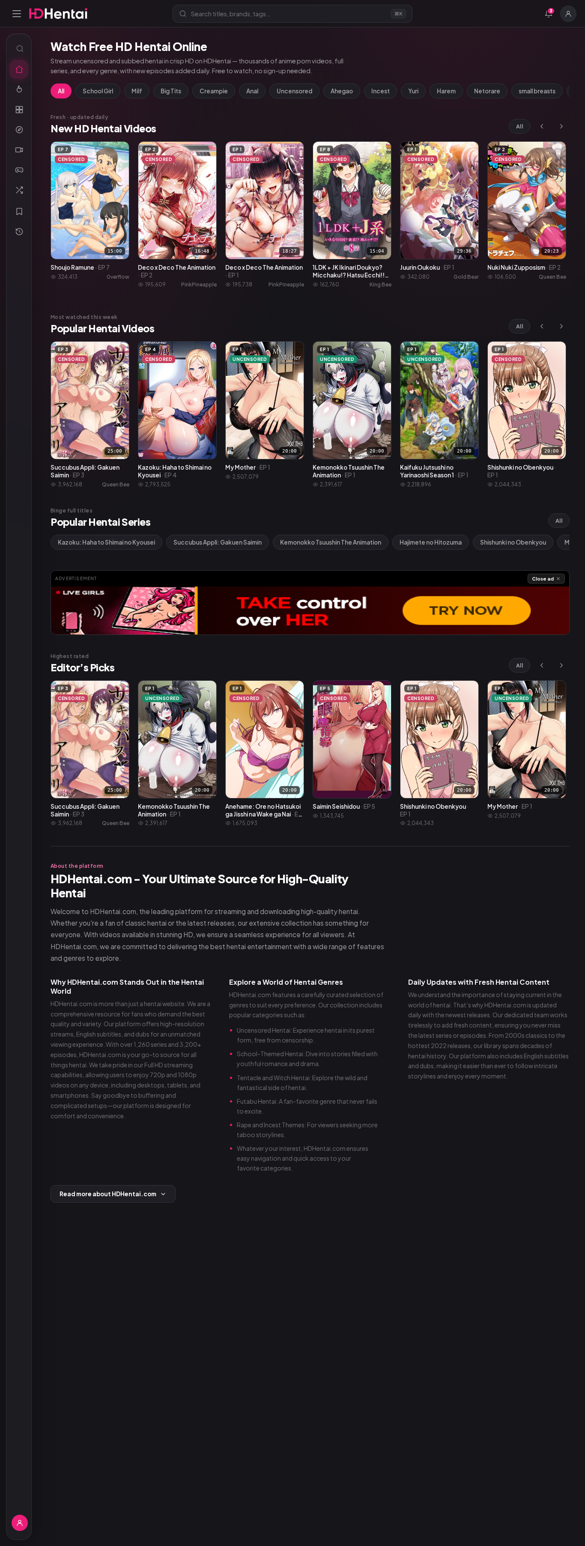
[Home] (19, 69)
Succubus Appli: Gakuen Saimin (217, 542)
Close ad (543, 578)
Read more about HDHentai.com (108, 1193)
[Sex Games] (19, 170)
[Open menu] (17, 14)
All (61, 91)
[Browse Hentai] (19, 109)
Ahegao (342, 91)
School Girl (98, 91)
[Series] (19, 149)
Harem (446, 91)
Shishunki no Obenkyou (513, 542)
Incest (380, 91)
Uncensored (294, 91)
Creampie (214, 91)
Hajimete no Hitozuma (431, 542)
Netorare (487, 91)
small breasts (537, 91)
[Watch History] (19, 231)
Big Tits (171, 91)
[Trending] (19, 89)
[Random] (19, 190)
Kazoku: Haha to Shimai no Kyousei (106, 542)
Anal (252, 91)
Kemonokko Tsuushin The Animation (330, 542)
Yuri (413, 91)
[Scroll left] (542, 126)
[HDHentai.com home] (58, 13)
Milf (136, 91)
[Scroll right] (561, 126)
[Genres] (19, 129)
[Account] (568, 14)
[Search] (19, 48)
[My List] (19, 211)
